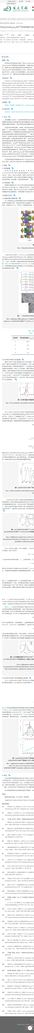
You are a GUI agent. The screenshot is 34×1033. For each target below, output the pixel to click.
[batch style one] (30, 1028)
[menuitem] (5, 15)
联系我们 (28, 15)
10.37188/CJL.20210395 (11, 39)
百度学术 (30, 824)
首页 (5, 15)
